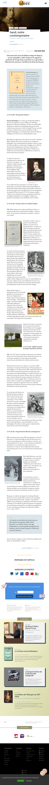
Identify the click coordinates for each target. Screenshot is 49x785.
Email (16, 592)
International (7, 758)
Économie (6, 754)
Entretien (11, 28)
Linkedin (25, 774)
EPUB (39, 51)
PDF (36, 51)
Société (5, 752)
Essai (26, 670)
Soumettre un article (30, 754)
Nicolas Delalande (20, 701)
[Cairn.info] (30, 736)
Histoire (16, 28)
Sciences (6, 764)
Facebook (25, 770)
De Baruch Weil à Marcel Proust (31, 627)
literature (20, 50)
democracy (7, 50)
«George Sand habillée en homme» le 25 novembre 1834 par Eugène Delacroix (37, 8)
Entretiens (18, 754)
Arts (5, 756)
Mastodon (42, 754)
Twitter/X (42, 760)
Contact (28, 752)
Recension (18, 649)
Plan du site (28, 760)
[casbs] (16, 736)
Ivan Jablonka (14, 44)
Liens (27, 758)
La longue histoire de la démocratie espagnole (33, 673)
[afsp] (22, 736)
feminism (16, 50)
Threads (41, 756)
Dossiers (17, 756)
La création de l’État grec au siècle (27, 695)
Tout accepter (20, 780)
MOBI (43, 51)
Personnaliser (29, 780)
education (12, 50)
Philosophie (6, 760)
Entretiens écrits (22, 28)
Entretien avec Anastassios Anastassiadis (27, 698)
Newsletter (42, 751)
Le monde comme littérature (26, 651)
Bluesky (42, 752)
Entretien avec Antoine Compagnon (32, 631)
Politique (6, 751)
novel (9, 52)
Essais (17, 751)
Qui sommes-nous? (30, 751)
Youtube (25, 772)
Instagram (42, 758)
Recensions (18, 752)
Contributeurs (29, 756)
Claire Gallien (19, 654)
